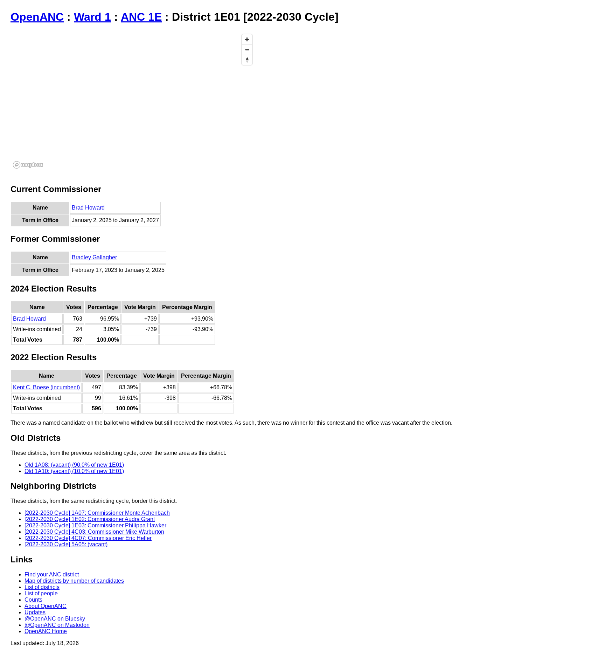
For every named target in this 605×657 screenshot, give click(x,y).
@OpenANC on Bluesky (55, 619)
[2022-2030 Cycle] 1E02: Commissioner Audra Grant (90, 519)
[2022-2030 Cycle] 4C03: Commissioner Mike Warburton (94, 532)
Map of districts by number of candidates (74, 581)
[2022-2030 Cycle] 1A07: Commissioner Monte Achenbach (97, 513)
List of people (41, 593)
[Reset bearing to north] (247, 60)
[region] (133, 101)
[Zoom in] (247, 39)
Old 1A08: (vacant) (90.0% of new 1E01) (74, 465)
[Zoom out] (247, 50)
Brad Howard (88, 208)
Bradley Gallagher (94, 257)
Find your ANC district (52, 574)
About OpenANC (46, 606)
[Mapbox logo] (28, 165)
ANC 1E (141, 17)
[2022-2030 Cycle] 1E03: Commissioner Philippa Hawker (95, 525)
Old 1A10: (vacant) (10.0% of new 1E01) (74, 471)
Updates (35, 612)
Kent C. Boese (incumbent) (46, 387)
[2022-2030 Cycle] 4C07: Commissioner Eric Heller (88, 538)
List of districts (42, 587)
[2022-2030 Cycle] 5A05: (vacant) (66, 544)
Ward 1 (92, 17)
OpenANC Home (46, 631)
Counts (33, 600)
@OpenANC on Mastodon (57, 625)
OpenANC (37, 17)
